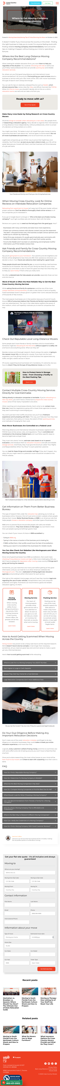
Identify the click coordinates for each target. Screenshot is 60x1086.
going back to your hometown (20, 256)
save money (15, 271)
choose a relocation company (22, 520)
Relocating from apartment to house (15, 208)
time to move (14, 89)
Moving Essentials (14, 37)
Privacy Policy (53, 1067)
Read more (29, 382)
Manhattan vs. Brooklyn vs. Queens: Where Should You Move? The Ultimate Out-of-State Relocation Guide (11, 1004)
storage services (8, 445)
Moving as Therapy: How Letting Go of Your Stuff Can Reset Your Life (48, 1001)
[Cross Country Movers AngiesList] (56, 1063)
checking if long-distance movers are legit (17, 559)
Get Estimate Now (46, 969)
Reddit (45, 85)
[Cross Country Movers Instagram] (52, 1063)
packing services (49, 419)
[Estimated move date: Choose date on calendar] (54, 937)
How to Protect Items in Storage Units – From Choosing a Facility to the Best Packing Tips (37, 374)
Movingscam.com (8, 572)
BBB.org (13, 537)
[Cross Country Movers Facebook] (45, 1063)
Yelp (31, 87)
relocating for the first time (25, 346)
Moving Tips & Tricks (26, 37)
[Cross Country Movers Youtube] (49, 1063)
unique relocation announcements (14, 290)
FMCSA (53, 87)
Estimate (35, 3)
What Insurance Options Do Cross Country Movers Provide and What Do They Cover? (48, 1040)
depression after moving (28, 561)
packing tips (40, 68)
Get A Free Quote (30, 105)
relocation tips (33, 514)
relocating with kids (38, 66)
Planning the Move (39, 37)
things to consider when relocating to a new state (26, 121)
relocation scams (8, 91)
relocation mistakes (30, 740)
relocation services (8, 70)
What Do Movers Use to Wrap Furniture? (29, 1038)
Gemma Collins (17, 836)
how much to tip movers (11, 759)
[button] (57, 3)
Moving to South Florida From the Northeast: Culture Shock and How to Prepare (29, 1002)
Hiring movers (7, 644)
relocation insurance (34, 443)
